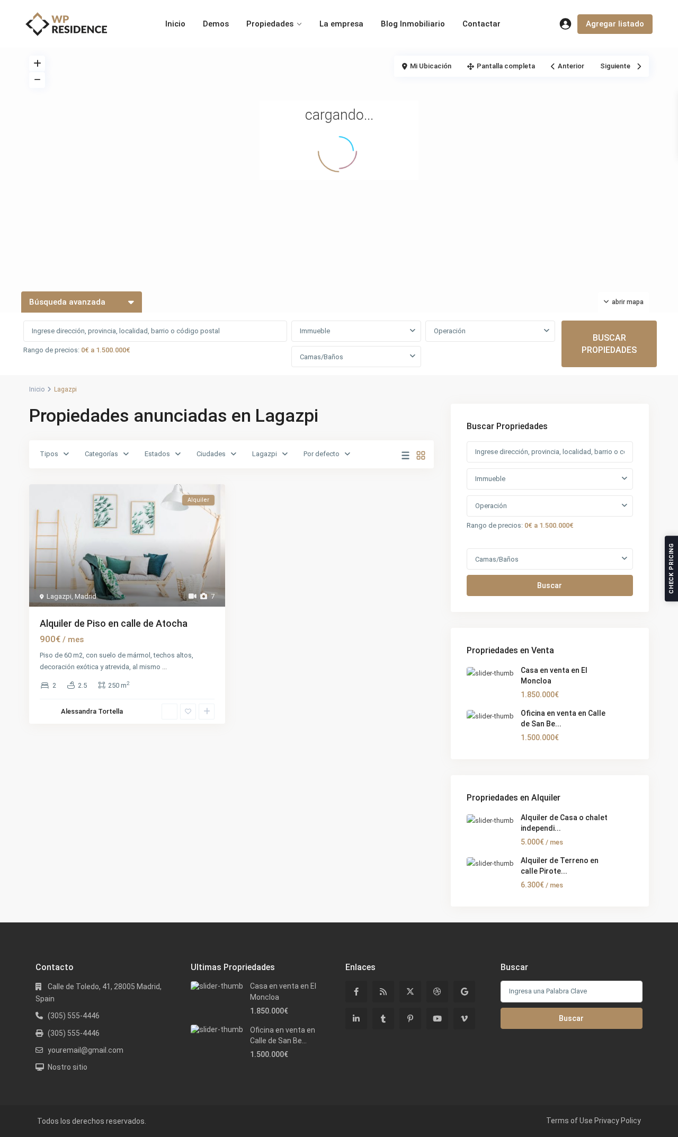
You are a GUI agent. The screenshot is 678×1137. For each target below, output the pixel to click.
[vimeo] (464, 1018)
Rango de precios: (51, 350)
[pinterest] (410, 1018)
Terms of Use (569, 1120)
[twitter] (410, 991)
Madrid (85, 596)
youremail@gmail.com (85, 1050)
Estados (157, 454)
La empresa (341, 24)
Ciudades (211, 454)
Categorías (101, 454)
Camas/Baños (321, 357)
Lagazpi (264, 454)
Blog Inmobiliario (413, 24)
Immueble (315, 331)
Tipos (49, 454)
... (164, 667)
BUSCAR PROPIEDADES (609, 344)
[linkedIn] (356, 1018)
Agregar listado (615, 24)
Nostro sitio (67, 1067)
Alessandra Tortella (92, 711)
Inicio (175, 24)
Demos (216, 24)
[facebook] (356, 991)
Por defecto (322, 454)
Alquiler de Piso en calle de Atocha (114, 623)
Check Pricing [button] (671, 568)
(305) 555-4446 (74, 1015)
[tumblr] (383, 1018)
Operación (450, 331)
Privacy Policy (617, 1120)
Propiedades (269, 24)
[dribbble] (437, 991)
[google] (464, 991)
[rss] (383, 991)
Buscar (549, 585)
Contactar (481, 24)
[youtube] (437, 1018)
